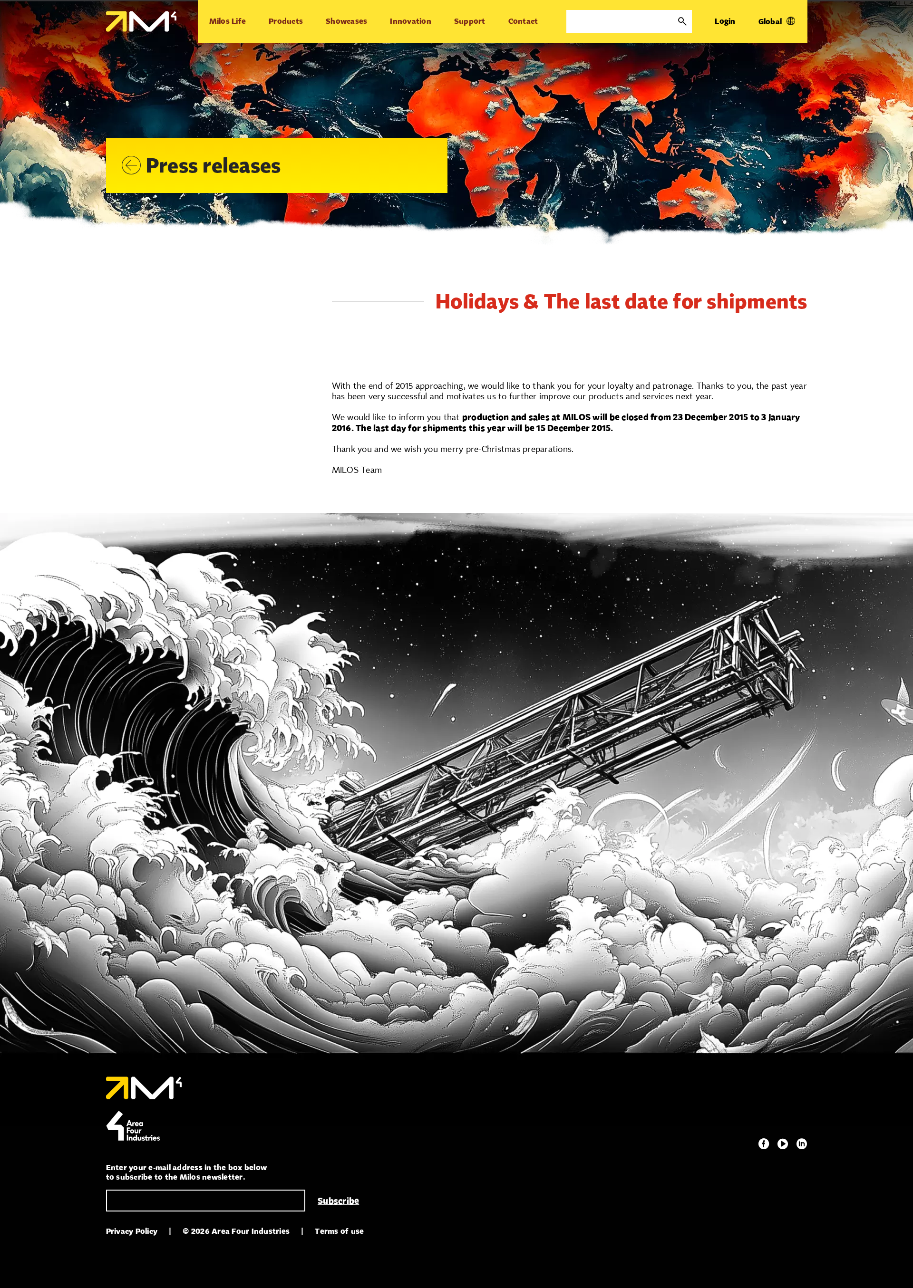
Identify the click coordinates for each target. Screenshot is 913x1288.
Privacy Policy (132, 1231)
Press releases (213, 165)
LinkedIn (801, 1144)
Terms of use (339, 1231)
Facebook (763, 1144)
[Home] (141, 21)
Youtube (782, 1144)
